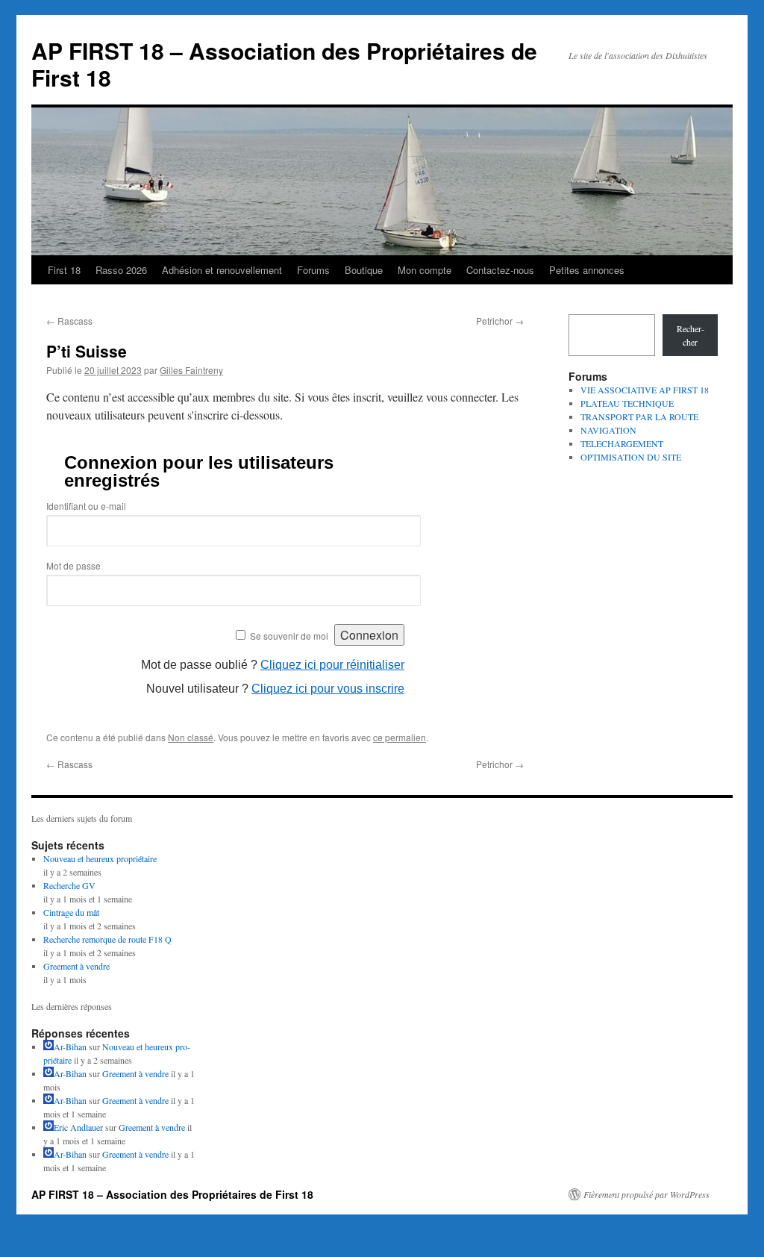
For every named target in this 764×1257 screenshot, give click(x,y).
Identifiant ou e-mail (86, 505)
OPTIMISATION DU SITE (630, 457)
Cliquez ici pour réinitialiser (332, 664)
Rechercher (690, 335)
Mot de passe (73, 565)
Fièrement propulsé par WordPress (646, 1194)
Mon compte (424, 270)
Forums (313, 270)
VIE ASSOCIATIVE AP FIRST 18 (644, 390)
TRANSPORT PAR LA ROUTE (639, 416)
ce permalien (399, 737)
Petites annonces (586, 270)
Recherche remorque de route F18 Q (107, 939)
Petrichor (500, 320)
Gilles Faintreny (191, 370)
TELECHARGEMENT (621, 443)
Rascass (69, 320)
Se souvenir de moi (289, 635)
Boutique (364, 270)
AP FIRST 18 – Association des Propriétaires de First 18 (284, 63)
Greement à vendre (76, 966)
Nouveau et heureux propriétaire (100, 858)
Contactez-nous (500, 270)
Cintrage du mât (71, 912)
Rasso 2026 (121, 270)
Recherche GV (69, 885)
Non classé (190, 737)
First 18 (64, 270)
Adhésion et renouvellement (222, 270)
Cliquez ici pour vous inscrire (327, 688)
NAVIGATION (608, 430)
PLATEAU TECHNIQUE (627, 403)
